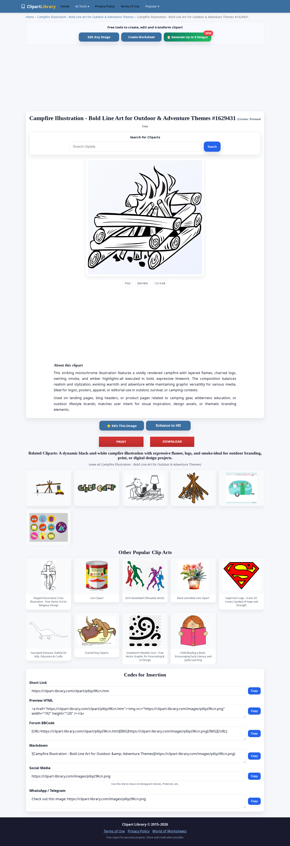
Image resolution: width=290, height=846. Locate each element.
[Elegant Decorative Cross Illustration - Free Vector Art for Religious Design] (49, 575)
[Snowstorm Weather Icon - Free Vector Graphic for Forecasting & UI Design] (145, 630)
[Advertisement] (145, 78)
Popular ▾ (152, 6)
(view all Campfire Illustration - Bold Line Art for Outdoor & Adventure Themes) (145, 464)
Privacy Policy (105, 6)
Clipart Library (134, 824)
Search (212, 146)
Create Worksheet (141, 37)
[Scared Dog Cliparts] (97, 630)
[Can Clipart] (97, 575)
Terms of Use (130, 6)
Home (65, 6)
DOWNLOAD (172, 441)
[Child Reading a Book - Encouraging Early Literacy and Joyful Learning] (193, 630)
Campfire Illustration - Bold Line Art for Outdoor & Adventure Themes (85, 17)
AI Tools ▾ (82, 6)
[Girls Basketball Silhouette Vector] (145, 575)
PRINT (121, 441)
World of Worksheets (169, 831)
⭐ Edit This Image (122, 426)
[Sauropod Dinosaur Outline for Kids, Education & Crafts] (49, 630)
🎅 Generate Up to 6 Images (189, 35)
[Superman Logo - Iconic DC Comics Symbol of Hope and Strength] (241, 575)
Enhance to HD (168, 426)
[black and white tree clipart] (193, 575)
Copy (254, 691)
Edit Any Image (99, 37)
